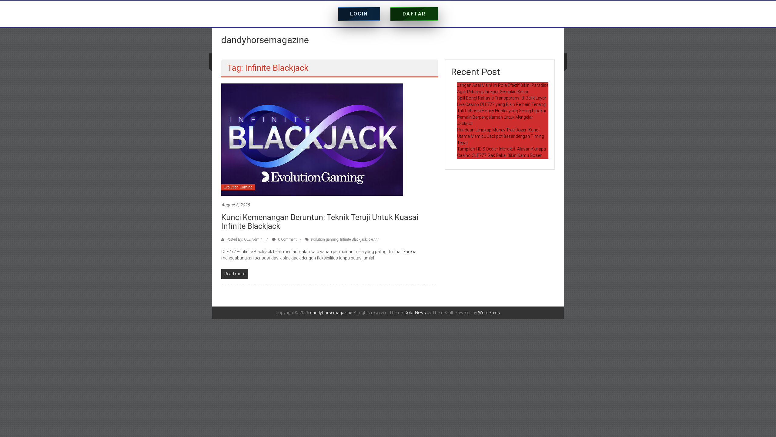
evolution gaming (324, 239)
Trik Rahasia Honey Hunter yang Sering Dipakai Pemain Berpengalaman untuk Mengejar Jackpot (501, 117)
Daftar (414, 14)
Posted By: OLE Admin (244, 239)
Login (359, 14)
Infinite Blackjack (353, 239)
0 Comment (287, 239)
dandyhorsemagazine (265, 40)
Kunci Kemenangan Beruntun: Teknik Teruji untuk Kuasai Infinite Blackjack (319, 222)
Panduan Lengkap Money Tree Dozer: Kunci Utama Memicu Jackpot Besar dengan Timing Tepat (500, 136)
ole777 (374, 239)
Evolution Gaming (238, 187)
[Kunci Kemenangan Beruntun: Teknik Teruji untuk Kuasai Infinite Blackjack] (312, 139)
